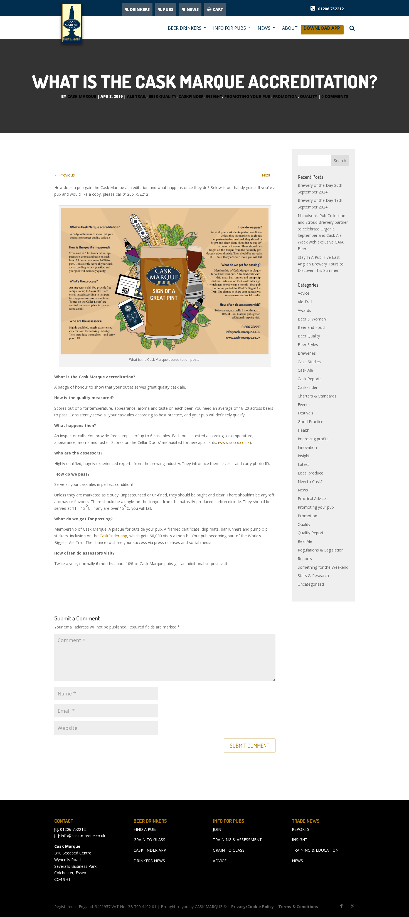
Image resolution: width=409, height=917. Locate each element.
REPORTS (300, 829)
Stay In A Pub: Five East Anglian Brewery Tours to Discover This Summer (321, 264)
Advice (303, 293)
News (303, 490)
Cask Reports (310, 378)
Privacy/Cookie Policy (252, 906)
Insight (214, 96)
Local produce (310, 473)
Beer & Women (312, 319)
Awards (304, 310)
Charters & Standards (317, 396)
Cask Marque (81, 96)
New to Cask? (310, 481)
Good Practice (310, 421)
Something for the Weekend (323, 567)
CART (218, 9)
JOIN (217, 829)
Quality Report (311, 532)
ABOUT (290, 28)
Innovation (307, 447)
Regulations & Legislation (321, 550)
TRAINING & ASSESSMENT (237, 839)
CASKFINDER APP (150, 850)
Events (304, 404)
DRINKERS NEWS (149, 860)
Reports (305, 558)
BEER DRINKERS (184, 28)
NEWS (193, 9)
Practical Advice (312, 498)
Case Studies (309, 361)
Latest (303, 464)
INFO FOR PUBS (229, 28)
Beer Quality (162, 96)
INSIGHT (299, 839)
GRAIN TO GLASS (149, 839)
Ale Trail (136, 96)
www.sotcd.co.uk (234, 442)
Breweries (307, 353)
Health (303, 430)
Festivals (305, 413)
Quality (308, 96)
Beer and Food (311, 327)
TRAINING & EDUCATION (315, 850)
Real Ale (305, 541)
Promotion (285, 96)
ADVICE (219, 860)
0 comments (334, 96)
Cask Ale (305, 370)
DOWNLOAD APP (322, 29)
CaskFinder (191, 96)
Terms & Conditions (298, 906)
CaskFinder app (112, 535)
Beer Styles (308, 344)
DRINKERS (140, 9)
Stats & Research (313, 575)
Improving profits (313, 438)
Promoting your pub (247, 96)
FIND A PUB (145, 829)
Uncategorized (311, 584)
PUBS (168, 9)
